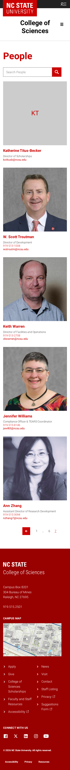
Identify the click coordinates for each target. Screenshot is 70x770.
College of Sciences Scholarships (17, 686)
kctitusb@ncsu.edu (14, 159)
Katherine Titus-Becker (22, 150)
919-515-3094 (11, 514)
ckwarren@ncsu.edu (15, 338)
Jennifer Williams (17, 416)
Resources (43, 761)
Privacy (28, 761)
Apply (12, 666)
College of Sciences (35, 27)
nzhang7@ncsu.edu (15, 518)
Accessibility (11, 761)
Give (11, 674)
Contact (46, 681)
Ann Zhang (12, 505)
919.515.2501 (12, 607)
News (45, 666)
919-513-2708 (11, 335)
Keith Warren (14, 326)
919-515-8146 (11, 425)
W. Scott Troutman (18, 237)
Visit (44, 674)
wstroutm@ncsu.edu (16, 249)
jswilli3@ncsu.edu (14, 428)
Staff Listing (49, 689)
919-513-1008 (11, 245)
